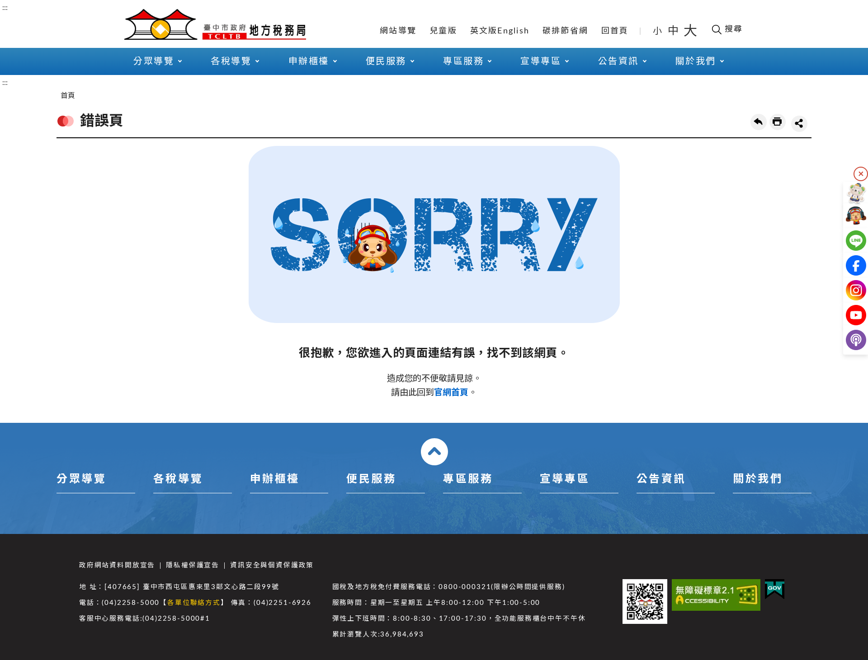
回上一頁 (758, 122)
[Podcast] (849, 340)
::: (5, 7)
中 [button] (674, 31)
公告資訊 (661, 479)
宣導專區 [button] (540, 61)
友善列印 (777, 122)
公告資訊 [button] (618, 61)
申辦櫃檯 (275, 479)
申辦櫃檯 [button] (308, 61)
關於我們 (758, 479)
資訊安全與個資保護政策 (272, 565)
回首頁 (615, 31)
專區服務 (468, 479)
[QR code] (645, 601)
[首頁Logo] (215, 23)
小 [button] (658, 31)
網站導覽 (398, 31)
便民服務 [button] (386, 61)
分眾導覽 (81, 479)
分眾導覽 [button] (153, 61)
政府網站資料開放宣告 (117, 565)
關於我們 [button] (695, 61)
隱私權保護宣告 (192, 565)
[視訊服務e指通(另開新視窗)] (849, 215)
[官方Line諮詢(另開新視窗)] (849, 240)
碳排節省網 (565, 31)
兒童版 (443, 31)
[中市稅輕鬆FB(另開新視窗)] (849, 265)
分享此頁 (799, 124)
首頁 (68, 95)
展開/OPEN (434, 451)
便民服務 (371, 479)
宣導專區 (565, 479)
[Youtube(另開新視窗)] (849, 315)
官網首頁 (451, 393)
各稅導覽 (178, 479)
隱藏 (861, 174)
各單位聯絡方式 (194, 602)
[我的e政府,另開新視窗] (774, 589)
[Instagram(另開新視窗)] (849, 290)
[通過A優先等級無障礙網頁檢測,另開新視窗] (716, 595)
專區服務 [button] (463, 61)
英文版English (500, 31)
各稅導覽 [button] (231, 61)
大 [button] (690, 31)
